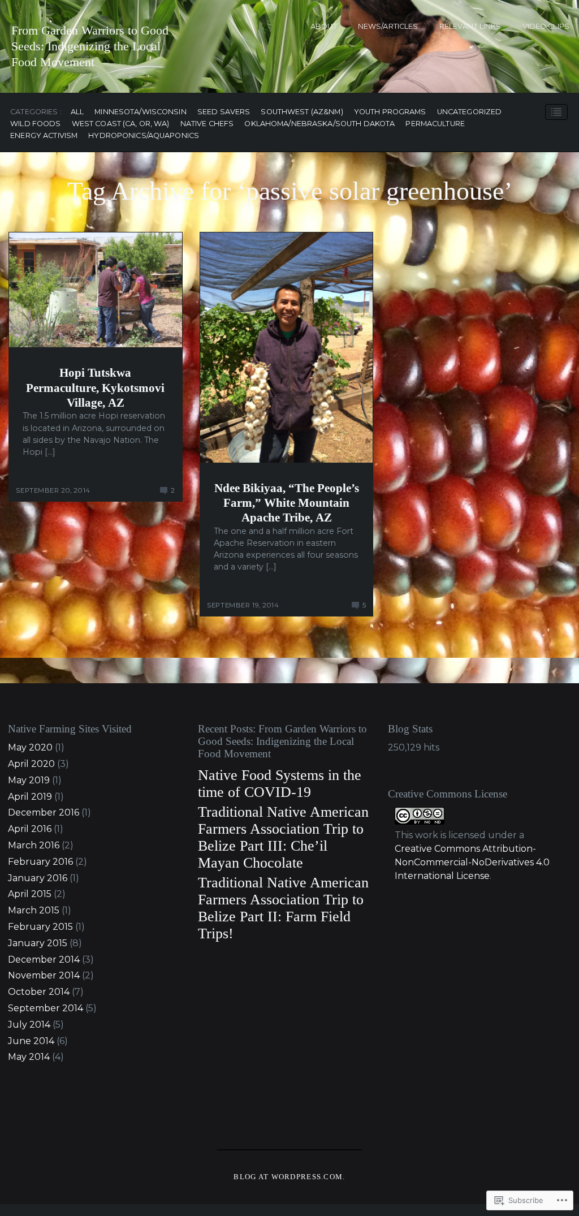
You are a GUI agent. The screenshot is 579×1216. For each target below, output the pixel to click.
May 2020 (30, 747)
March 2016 (33, 845)
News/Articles (388, 26)
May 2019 (29, 780)
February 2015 (40, 926)
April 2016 (29, 828)
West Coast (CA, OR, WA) (121, 124)
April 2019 (30, 796)
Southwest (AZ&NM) (302, 112)
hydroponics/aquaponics (143, 136)
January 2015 (37, 943)
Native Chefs (207, 124)
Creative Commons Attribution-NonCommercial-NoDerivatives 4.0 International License (472, 862)
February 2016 (40, 861)
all (77, 112)
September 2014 (45, 1008)
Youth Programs (390, 112)
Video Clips (545, 26)
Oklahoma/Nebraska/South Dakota (319, 124)
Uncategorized (469, 112)
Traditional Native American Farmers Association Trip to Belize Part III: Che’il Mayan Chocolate (283, 837)
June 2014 (31, 1041)
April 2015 (29, 894)
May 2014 (29, 1056)
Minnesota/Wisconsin (140, 112)
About (323, 26)
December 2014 (44, 959)
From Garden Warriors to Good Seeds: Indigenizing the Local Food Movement (89, 46)
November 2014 (44, 975)
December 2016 (43, 812)
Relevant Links (470, 26)
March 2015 (33, 910)
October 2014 (39, 991)
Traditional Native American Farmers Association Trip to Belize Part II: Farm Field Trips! (283, 908)
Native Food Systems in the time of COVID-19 (279, 783)
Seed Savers (223, 112)
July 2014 (29, 1024)
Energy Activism (43, 136)
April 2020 (31, 763)
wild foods (35, 124)
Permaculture (435, 124)
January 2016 (37, 878)
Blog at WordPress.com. (289, 1177)
